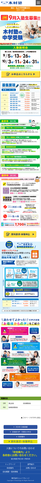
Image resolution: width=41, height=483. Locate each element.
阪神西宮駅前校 (13, 407)
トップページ (10, 464)
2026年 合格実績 (20, 427)
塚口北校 (11, 403)
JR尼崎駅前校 (27, 403)
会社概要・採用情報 (10, 472)
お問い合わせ (31, 468)
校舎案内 (20, 436)
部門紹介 (30, 464)
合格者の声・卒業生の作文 (20, 432)
